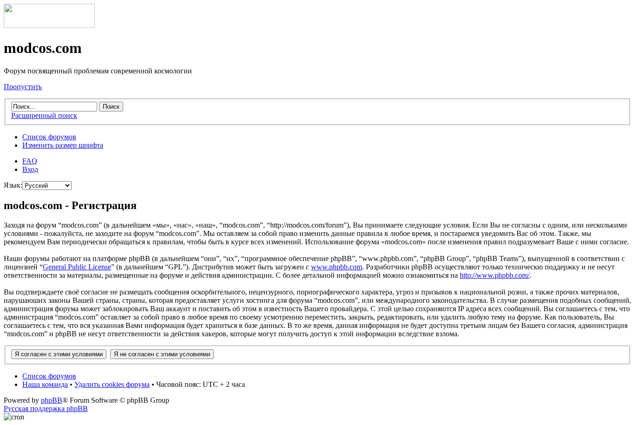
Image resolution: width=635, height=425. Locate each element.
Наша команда (45, 384)
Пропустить (23, 87)
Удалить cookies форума (112, 384)
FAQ (29, 161)
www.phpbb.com (336, 267)
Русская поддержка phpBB (46, 408)
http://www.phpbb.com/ (494, 275)
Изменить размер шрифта (62, 145)
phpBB (51, 400)
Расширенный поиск (44, 115)
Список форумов (49, 137)
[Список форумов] (49, 25)
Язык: (13, 185)
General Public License (77, 267)
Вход (30, 169)
